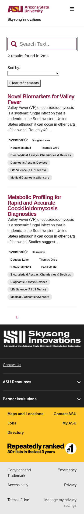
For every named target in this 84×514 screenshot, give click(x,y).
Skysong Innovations (24, 19)
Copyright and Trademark (19, 473)
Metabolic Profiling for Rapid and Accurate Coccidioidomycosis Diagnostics (34, 205)
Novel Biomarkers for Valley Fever (40, 99)
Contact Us (12, 365)
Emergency (67, 470)
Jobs (11, 423)
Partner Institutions (20, 399)
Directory (15, 433)
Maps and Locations (25, 414)
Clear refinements (24, 83)
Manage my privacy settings (60, 502)
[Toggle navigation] (72, 9)
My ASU (70, 423)
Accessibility (17, 485)
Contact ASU (65, 414)
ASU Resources (17, 382)
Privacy (70, 485)
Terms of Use (18, 500)
